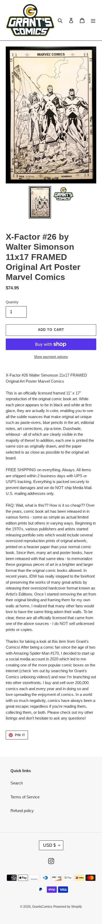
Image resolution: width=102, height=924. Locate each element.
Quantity (12, 302)
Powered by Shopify (67, 906)
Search (16, 783)
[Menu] (93, 20)
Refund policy (22, 810)
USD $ (49, 845)
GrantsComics (42, 906)
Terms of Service (24, 797)
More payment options (51, 357)
